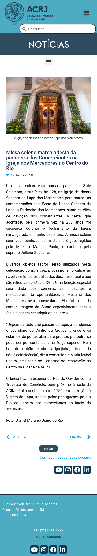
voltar (48, 448)
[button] (86, 13)
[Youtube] (58, 470)
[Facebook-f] (77, 470)
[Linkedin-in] (87, 470)
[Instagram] (68, 470)
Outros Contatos (48, 537)
